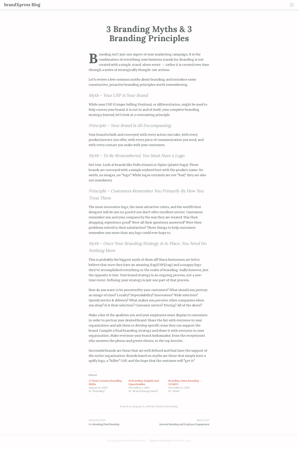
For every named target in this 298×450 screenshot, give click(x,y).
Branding (172, 406)
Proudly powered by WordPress (126, 440)
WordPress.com (180, 440)
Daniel (159, 406)
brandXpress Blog (22, 4)
